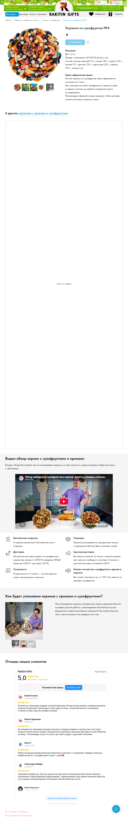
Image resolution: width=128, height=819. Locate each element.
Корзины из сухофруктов (51, 20)
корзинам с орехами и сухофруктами (43, 113)
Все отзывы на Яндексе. (16, 811)
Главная (8, 20)
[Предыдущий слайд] (10, 54)
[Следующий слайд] (58, 54)
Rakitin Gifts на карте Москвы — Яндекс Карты (62, 803)
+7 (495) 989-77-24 (87, 8)
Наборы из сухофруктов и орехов (26, 20)
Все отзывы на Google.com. (18, 815)
